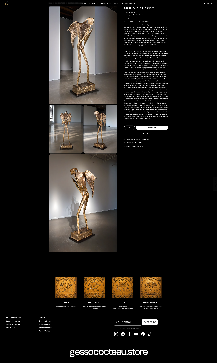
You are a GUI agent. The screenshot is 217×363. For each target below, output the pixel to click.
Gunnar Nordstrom (13, 324)
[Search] (204, 3)
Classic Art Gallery (13, 321)
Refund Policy (44, 331)
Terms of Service (45, 327)
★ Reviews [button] (216, 183)
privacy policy (134, 328)
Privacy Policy (44, 324)
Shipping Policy (45, 321)
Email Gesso (10, 327)
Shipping (127, 15)
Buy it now (146, 133)
